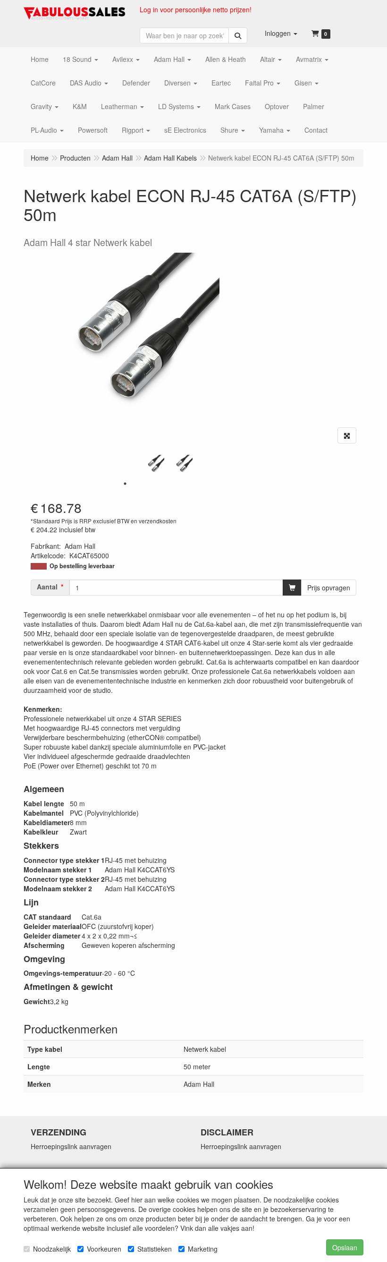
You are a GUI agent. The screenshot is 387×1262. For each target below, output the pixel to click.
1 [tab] (125, 483)
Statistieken (154, 1248)
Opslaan (344, 1247)
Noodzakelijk (52, 1248)
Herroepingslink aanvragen (71, 1146)
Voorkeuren (104, 1248)
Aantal (47, 586)
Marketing (203, 1248)
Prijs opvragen (328, 587)
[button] (281, 33)
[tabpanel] (153, 466)
